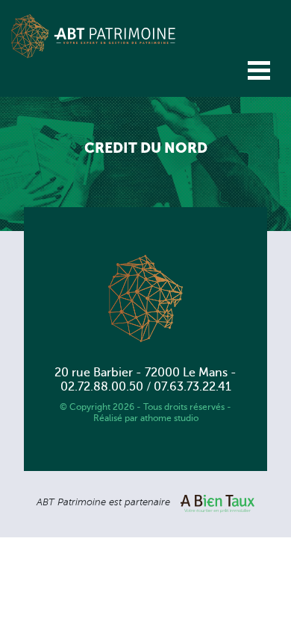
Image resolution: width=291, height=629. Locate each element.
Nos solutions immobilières (91, 168)
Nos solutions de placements (97, 198)
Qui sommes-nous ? (69, 108)
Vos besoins (43, 138)
